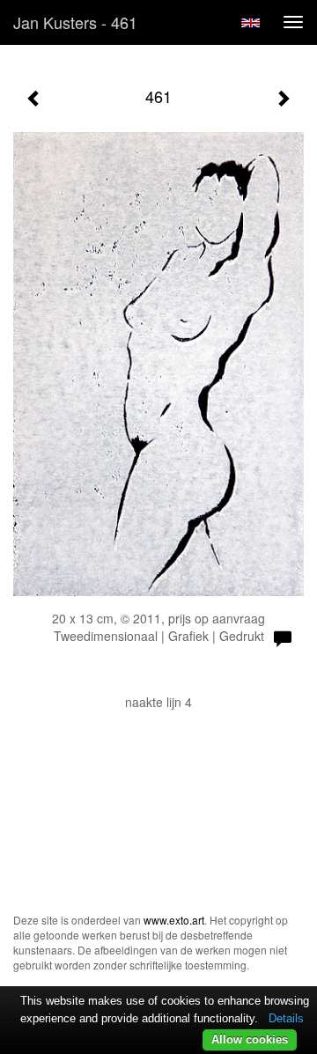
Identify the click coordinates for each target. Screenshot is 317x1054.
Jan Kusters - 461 (75, 22)
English (250, 23)
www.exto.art (174, 919)
